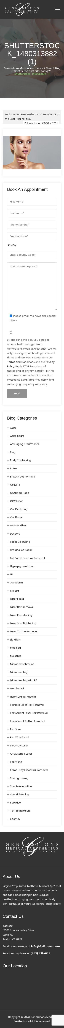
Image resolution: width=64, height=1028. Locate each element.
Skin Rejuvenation (21, 786)
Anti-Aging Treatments (24, 444)
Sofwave (15, 802)
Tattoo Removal (20, 811)
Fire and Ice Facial (21, 550)
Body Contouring (20, 460)
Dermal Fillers (18, 525)
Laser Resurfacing (21, 615)
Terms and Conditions (21, 362)
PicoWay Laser (19, 745)
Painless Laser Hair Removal (27, 705)
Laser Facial (17, 599)
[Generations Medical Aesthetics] (22, 9)
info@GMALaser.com (45, 946)
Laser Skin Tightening (23, 623)
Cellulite (15, 485)
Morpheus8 (17, 688)
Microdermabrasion (22, 664)
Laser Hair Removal (21, 607)
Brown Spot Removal (23, 476)
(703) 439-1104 (40, 953)
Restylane (16, 762)
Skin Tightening (19, 794)
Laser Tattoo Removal (23, 631)
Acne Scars (17, 436)
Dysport (15, 533)
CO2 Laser (16, 501)
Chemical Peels (19, 493)
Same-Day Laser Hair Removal (29, 770)
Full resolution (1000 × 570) (41, 123)
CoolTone (16, 517)
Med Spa (15, 648)
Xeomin (15, 819)
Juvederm (16, 582)
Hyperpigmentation (22, 566)
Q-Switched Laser (21, 753)
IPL (11, 574)
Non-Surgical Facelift (23, 696)
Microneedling (19, 672)
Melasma (16, 656)
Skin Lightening (19, 778)
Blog (12, 452)
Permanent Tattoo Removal (27, 721)
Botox (13, 468)
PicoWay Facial (19, 737)
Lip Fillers (15, 639)
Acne (13, 427)
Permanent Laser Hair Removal (29, 713)
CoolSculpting (18, 509)
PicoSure (15, 729)
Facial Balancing (20, 542)
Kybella (14, 590)
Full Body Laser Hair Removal (27, 558)
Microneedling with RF (23, 680)
